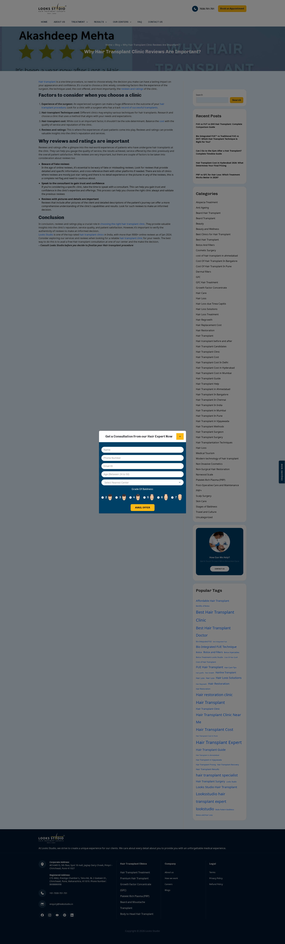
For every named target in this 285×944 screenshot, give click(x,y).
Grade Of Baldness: (142, 489)
